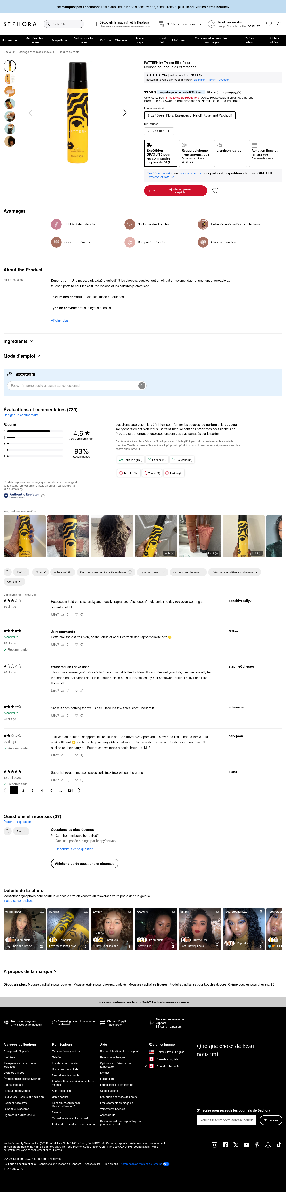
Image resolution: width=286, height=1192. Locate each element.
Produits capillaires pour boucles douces (197, 984)
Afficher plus (59, 320)
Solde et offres (274, 40)
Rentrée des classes (34, 40)
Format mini (161, 40)
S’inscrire (271, 1120)
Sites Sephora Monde (17, 1090)
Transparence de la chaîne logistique (20, 1064)
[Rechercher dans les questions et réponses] (8, 831)
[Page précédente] (5, 790)
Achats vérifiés (63, 572)
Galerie (56, 1057)
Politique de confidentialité (20, 1164)
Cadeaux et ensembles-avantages (212, 40)
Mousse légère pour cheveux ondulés (100, 984)
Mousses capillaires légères (148, 984)
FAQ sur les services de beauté (119, 1097)
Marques (178, 40)
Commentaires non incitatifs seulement (103, 572)
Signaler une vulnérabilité (19, 1115)
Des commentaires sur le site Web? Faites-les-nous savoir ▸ (143, 1002)
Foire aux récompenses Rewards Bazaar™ (66, 1104)
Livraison (105, 1072)
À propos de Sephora (16, 1051)
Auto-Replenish (61, 1090)
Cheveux (121, 40)
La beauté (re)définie (16, 1109)
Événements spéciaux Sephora (23, 1078)
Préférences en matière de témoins (141, 1164)
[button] (218, 92)
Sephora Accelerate (16, 1103)
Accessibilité (107, 1115)
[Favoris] (269, 24)
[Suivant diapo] (124, 113)
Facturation (107, 1078)
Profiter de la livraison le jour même (73, 1124)
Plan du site (111, 1164)
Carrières (9, 1057)
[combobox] (64, 24)
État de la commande (65, 1063)
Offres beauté (60, 1097)
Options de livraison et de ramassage (115, 1064)
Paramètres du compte (65, 1075)
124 (70, 790)
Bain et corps (140, 40)
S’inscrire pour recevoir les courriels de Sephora (233, 1110)
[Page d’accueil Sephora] (20, 24)
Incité (167, 553)
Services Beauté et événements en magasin (73, 1082)
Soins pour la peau (83, 40)
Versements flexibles (112, 1109)
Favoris (56, 1112)
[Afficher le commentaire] (25, 536)
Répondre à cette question (74, 849)
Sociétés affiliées (14, 1072)
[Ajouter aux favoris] (215, 190)
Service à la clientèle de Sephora (120, 1051)
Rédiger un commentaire (21, 415)
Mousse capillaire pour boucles (50, 984)
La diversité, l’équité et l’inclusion (24, 1097)
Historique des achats (65, 1069)
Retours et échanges (112, 1057)
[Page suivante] (79, 790)
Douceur (223, 79)
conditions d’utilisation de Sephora (60, 1164)
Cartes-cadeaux (250, 40)
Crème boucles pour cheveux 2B (251, 984)
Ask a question (179, 75)
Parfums (106, 40)
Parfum (212, 79)
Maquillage (59, 40)
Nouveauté (9, 40)
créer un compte (190, 173)
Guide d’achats (109, 1090)
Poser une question (17, 821)
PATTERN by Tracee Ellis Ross (167, 63)
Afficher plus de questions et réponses (84, 863)
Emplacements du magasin (116, 1103)
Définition (200, 79)
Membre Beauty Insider (66, 1051)
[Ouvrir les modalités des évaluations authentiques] (43, 495)
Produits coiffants (68, 52)
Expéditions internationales (116, 1084)
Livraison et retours (160, 177)
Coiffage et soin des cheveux (36, 52)
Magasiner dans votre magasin (70, 1118)
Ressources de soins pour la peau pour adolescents (121, 1122)
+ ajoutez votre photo (19, 901)
